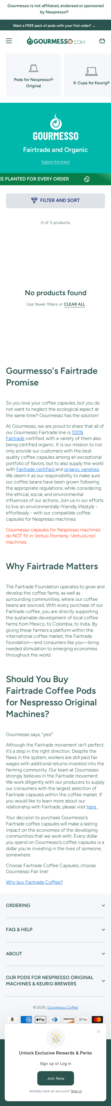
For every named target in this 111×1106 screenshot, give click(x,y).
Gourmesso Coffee (62, 1007)
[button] (102, 41)
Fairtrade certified (35, 469)
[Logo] (55, 41)
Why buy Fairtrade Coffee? (34, 882)
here (92, 807)
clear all (74, 304)
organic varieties (81, 469)
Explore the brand (55, 162)
